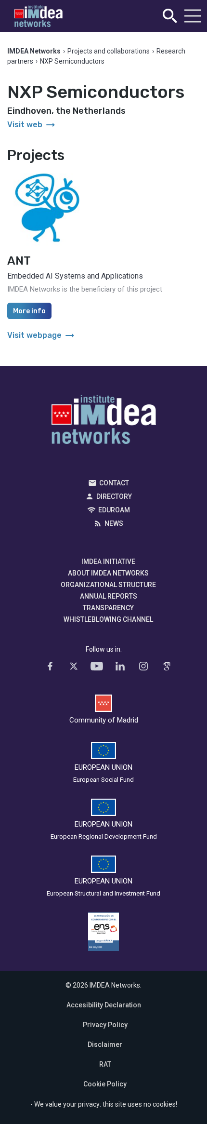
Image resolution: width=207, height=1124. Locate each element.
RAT (105, 1064)
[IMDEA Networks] (38, 16)
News (113, 523)
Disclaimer (105, 1044)
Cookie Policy (105, 1084)
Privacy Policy (105, 1025)
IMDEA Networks (104, 422)
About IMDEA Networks (108, 573)
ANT (19, 261)
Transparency (108, 608)
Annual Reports (108, 596)
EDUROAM (114, 510)
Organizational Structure (108, 585)
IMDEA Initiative (108, 561)
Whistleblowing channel (108, 619)
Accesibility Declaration (103, 1005)
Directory (114, 496)
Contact (114, 483)
